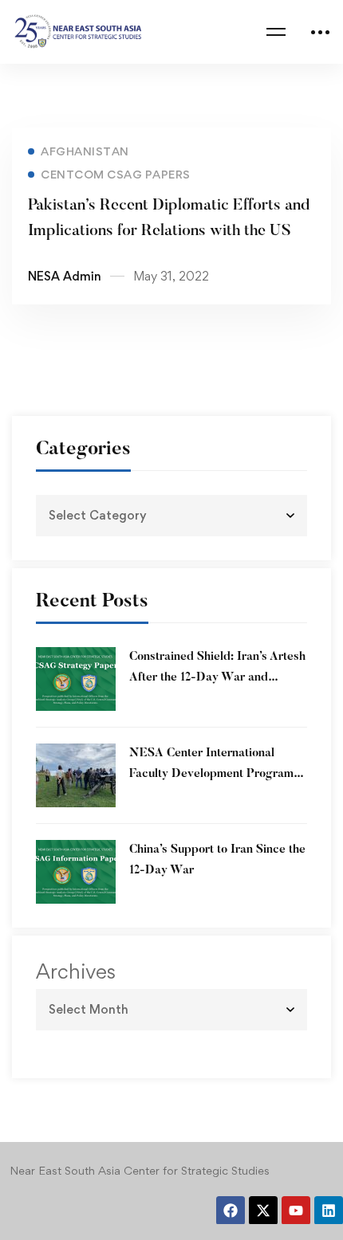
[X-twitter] (263, 1210)
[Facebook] (230, 1210)
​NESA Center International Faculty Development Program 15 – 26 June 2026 (211, 774)
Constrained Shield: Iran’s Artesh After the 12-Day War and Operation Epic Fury (217, 677)
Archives (76, 971)
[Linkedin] (328, 1210)
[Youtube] (296, 1210)
